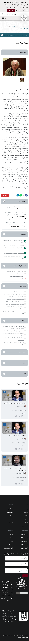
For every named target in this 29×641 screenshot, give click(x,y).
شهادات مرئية (10, 509)
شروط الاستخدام (9, 545)
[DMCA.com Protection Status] (22, 592)
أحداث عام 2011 (24, 534)
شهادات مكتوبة (10, 516)
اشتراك (25, 576)
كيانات (23, 35)
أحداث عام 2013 (24, 541)
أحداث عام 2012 (24, 538)
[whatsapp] (20, 195)
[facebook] (26, 195)
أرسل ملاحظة (11, 10)
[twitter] (23, 195)
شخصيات (13, 26)
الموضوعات (10, 523)
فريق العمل (11, 538)
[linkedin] (17, 195)
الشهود (11, 519)
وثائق (27, 35)
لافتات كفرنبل (25, 526)
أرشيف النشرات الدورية (8, 548)
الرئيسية (26, 26)
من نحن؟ (11, 534)
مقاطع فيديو (13, 35)
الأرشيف (20, 26)
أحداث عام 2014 (24, 545)
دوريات (8, 35)
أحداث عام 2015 (24, 548)
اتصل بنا (11, 541)
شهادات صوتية (10, 512)
